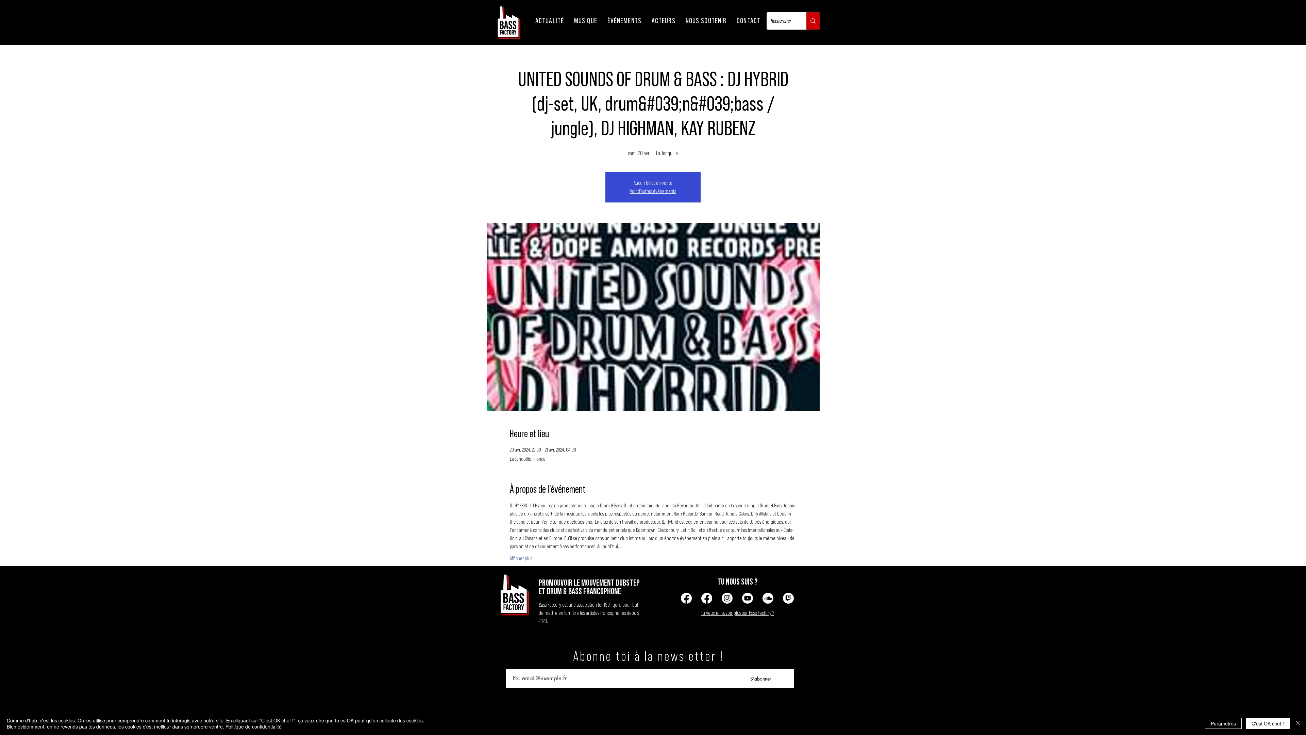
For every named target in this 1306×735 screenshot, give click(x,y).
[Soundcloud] (768, 598)
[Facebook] (686, 598)
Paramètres (1223, 723)
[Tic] (788, 598)
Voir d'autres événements (653, 191)
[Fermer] (1298, 723)
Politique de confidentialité (253, 726)
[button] (550, 21)
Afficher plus (521, 558)
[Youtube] (747, 598)
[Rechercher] (813, 21)
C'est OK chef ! (1268, 723)
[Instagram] (727, 598)
